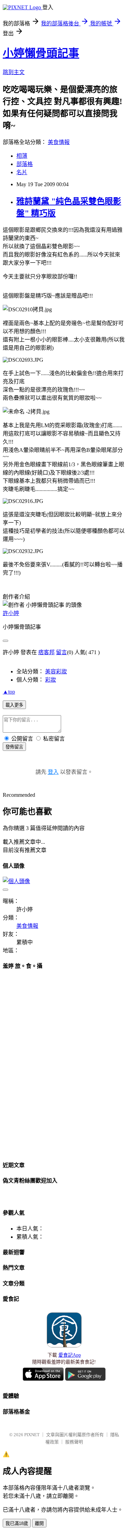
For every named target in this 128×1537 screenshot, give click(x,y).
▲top (9, 692)
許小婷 (11, 613)
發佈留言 (14, 746)
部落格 (24, 164)
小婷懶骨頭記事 (41, 53)
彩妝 (50, 680)
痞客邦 (46, 652)
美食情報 (59, 142)
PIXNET (32, 1434)
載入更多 (14, 705)
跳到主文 (14, 72)
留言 (61, 652)
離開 (39, 1523)
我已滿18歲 (16, 1523)
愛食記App (69, 1355)
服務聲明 (74, 1441)
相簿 (21, 156)
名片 (21, 172)
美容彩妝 (56, 671)
